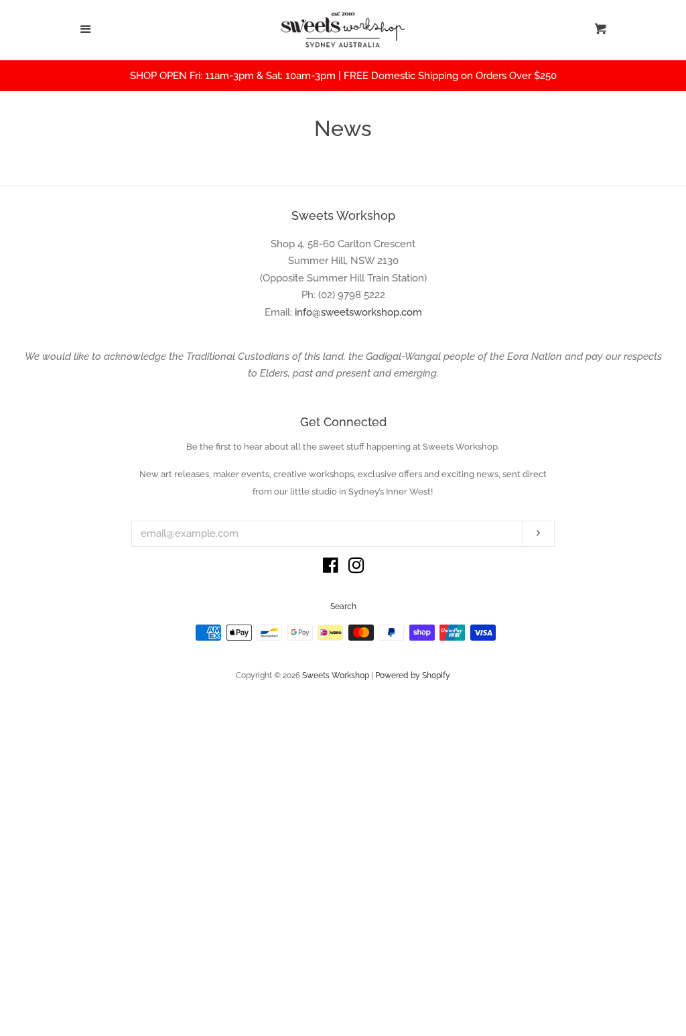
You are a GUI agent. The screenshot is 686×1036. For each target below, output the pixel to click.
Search (343, 606)
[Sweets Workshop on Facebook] (330, 568)
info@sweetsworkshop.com (358, 312)
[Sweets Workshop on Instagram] (356, 568)
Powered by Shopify (412, 675)
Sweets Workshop (335, 675)
